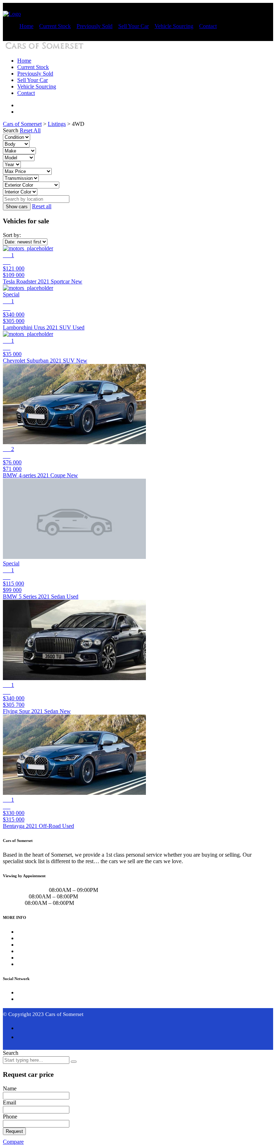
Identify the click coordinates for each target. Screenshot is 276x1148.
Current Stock (55, 26)
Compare (13, 1142)
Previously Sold (94, 26)
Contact (208, 26)
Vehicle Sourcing (174, 26)
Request (14, 1131)
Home (26, 26)
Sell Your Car (133, 26)
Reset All (30, 130)
